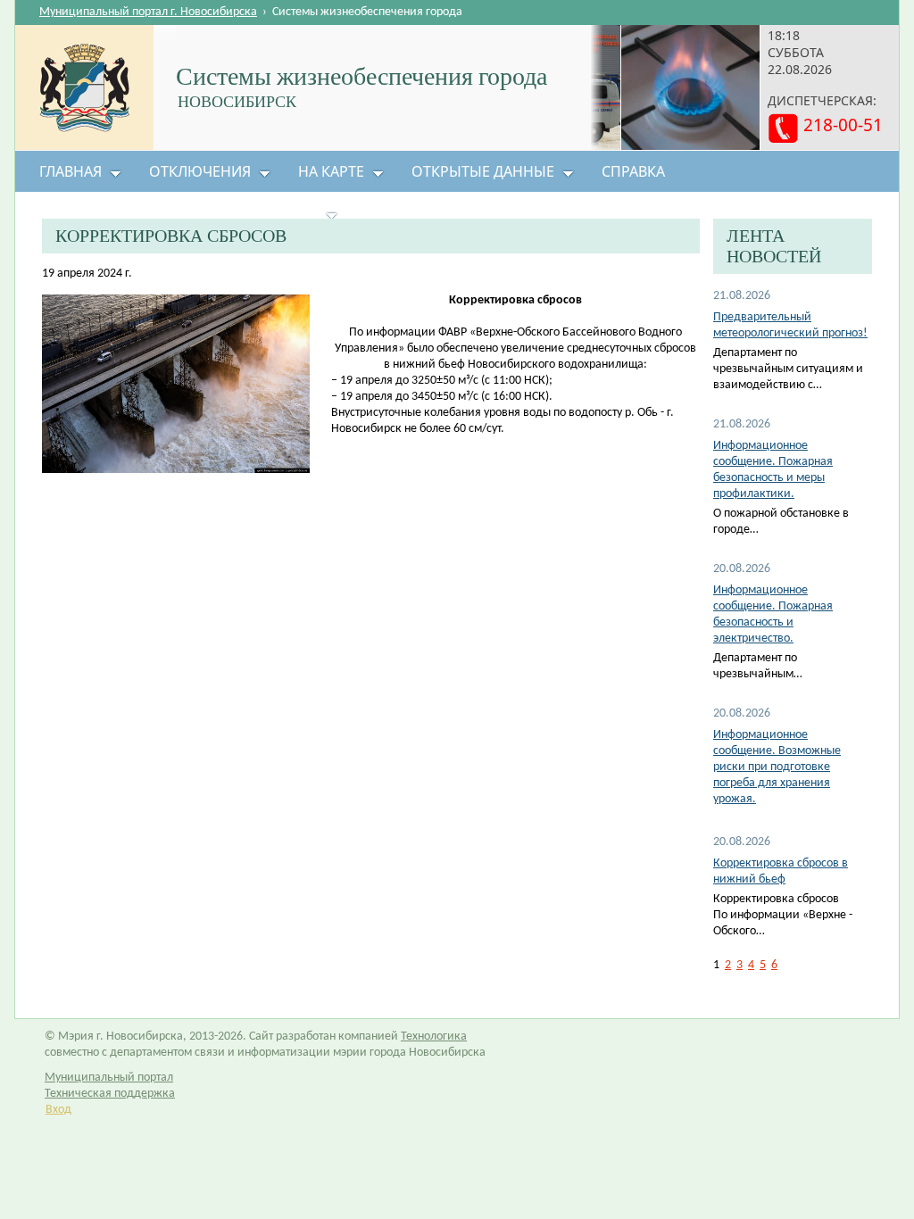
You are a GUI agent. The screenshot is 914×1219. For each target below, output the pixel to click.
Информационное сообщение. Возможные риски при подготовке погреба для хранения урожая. (777, 767)
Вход (58, 1109)
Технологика (434, 1036)
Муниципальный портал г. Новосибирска (148, 12)
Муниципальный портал (109, 1077)
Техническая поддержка (110, 1093)
